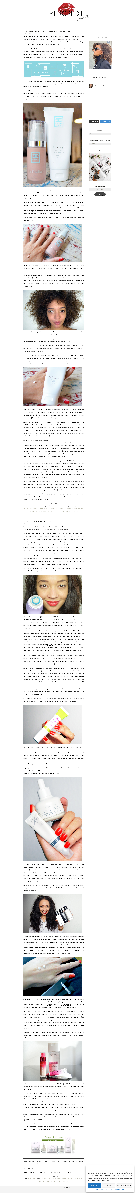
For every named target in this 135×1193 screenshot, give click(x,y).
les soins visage (64, 81)
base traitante (56, 506)
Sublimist (61, 1181)
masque (80, 509)
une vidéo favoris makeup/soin (49, 45)
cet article (35, 1102)
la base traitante (41, 96)
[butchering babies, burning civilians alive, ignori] (94, 100)
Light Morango (70, 1189)
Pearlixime (33, 771)
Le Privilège (53, 509)
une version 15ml (65, 1004)
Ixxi (71, 1178)
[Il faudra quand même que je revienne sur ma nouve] (106, 108)
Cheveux (47, 24)
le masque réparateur (72, 96)
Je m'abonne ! (100, 194)
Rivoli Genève (36, 49)
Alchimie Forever (70, 701)
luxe (75, 509)
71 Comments (54, 1176)
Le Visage (61, 509)
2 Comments (54, 503)
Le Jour (46, 509)
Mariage (72, 24)
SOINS (42, 506)
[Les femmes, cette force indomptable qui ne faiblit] (106, 93)
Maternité (85, 24)
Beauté (59, 24)
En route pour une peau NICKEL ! (40, 522)
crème (35, 509)
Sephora (49, 1004)
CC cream (72, 506)
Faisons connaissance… (100, 37)
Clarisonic (42, 545)
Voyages (99, 24)
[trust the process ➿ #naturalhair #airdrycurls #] (94, 93)
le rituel (41, 1181)
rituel (58, 511)
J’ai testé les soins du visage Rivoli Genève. (47, 31)
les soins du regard (52, 84)
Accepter (94, 1185)
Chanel (78, 506)
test (77, 511)
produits (52, 511)
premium (46, 511)
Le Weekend (69, 509)
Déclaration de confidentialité (116, 1189)
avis (49, 506)
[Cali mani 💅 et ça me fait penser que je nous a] (106, 115)
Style (35, 24)
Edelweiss (71, 942)
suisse (73, 511)
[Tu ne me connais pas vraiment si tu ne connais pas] (94, 108)
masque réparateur (35, 511)
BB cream (65, 506)
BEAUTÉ (33, 506)
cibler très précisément (50, 875)
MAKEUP (37, 506)
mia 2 (56, 1181)
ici (62, 547)
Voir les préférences (124, 1185)
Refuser (108, 1185)
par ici (53, 487)
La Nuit (40, 509)
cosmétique (28, 509)
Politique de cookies (101, 1189)
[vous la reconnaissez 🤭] (106, 100)
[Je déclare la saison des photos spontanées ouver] (94, 115)
